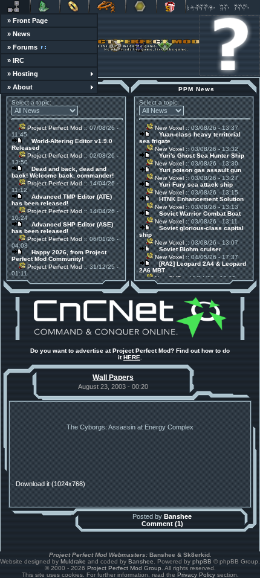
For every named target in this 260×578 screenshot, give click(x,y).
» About (20, 87)
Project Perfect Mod (53, 127)
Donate (171, 6)
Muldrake (73, 561)
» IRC (15, 60)
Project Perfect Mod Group (124, 568)
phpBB (202, 561)
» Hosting (22, 73)
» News (18, 33)
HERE (131, 357)
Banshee (178, 516)
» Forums (22, 47)
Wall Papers (113, 377)
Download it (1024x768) (50, 483)
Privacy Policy (196, 574)
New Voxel (168, 127)
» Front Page (27, 20)
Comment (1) (162, 523)
